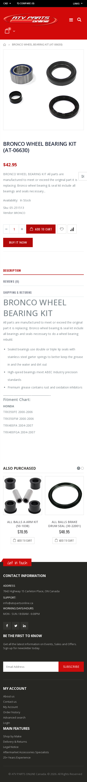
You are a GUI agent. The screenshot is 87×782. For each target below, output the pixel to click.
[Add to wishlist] (61, 229)
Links (76, 3)
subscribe (71, 667)
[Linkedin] (24, 626)
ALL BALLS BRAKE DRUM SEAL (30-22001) (64, 524)
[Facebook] (7, 626)
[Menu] (71, 20)
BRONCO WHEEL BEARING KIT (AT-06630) (39, 147)
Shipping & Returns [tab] (17, 292)
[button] (78, 468)
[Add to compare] (72, 229)
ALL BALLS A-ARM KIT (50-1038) (22, 524)
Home (4, 44)
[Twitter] (16, 626)
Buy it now (18, 242)
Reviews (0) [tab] (11, 281)
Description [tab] (12, 270)
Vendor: (8, 213)
